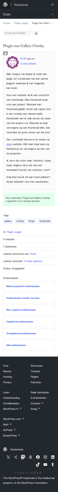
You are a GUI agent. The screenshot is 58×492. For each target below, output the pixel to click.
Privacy (7, 382)
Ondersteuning (11, 397)
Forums (6, 14)
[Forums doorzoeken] (36, 33)
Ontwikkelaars (11, 403)
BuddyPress (11, 435)
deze (9, 144)
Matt (7, 424)
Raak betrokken (40, 392)
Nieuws (7, 371)
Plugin (32, 221)
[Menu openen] (53, 4)
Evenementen (38, 397)
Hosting (7, 376)
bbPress (9, 429)
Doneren (37, 403)
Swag (35, 408)
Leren (6, 392)
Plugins (35, 376)
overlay (20, 221)
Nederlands (16, 449)
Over (6, 365)
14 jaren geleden (28, 63)
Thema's (35, 371)
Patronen (36, 382)
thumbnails (44, 221)
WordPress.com (13, 418)
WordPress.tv (12, 408)
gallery (8, 221)
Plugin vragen (21, 23)
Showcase (37, 365)
